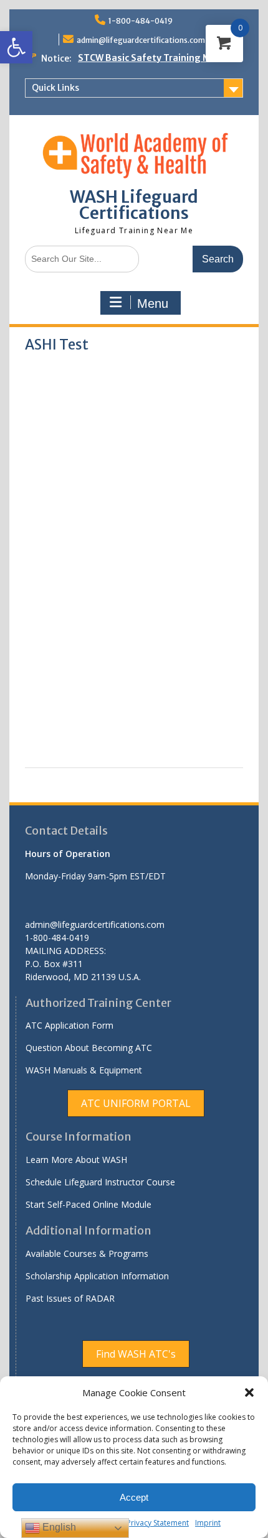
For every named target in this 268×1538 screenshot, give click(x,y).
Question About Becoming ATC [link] (89, 1048)
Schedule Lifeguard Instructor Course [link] (100, 1182)
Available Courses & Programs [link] (87, 1253)
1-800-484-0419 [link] (140, 20)
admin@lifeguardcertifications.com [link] (141, 40)
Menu (152, 303)
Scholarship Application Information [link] (97, 1276)
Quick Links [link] (55, 87)
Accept (134, 1497)
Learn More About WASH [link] (76, 1159)
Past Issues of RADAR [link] (70, 1298)
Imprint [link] (208, 1522)
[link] (16, 47)
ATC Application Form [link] (69, 1025)
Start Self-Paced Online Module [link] (88, 1204)
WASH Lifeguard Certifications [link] (134, 205)
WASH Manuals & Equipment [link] (84, 1070)
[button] (249, 1392)
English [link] (58, 1527)
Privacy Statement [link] (158, 1522)
